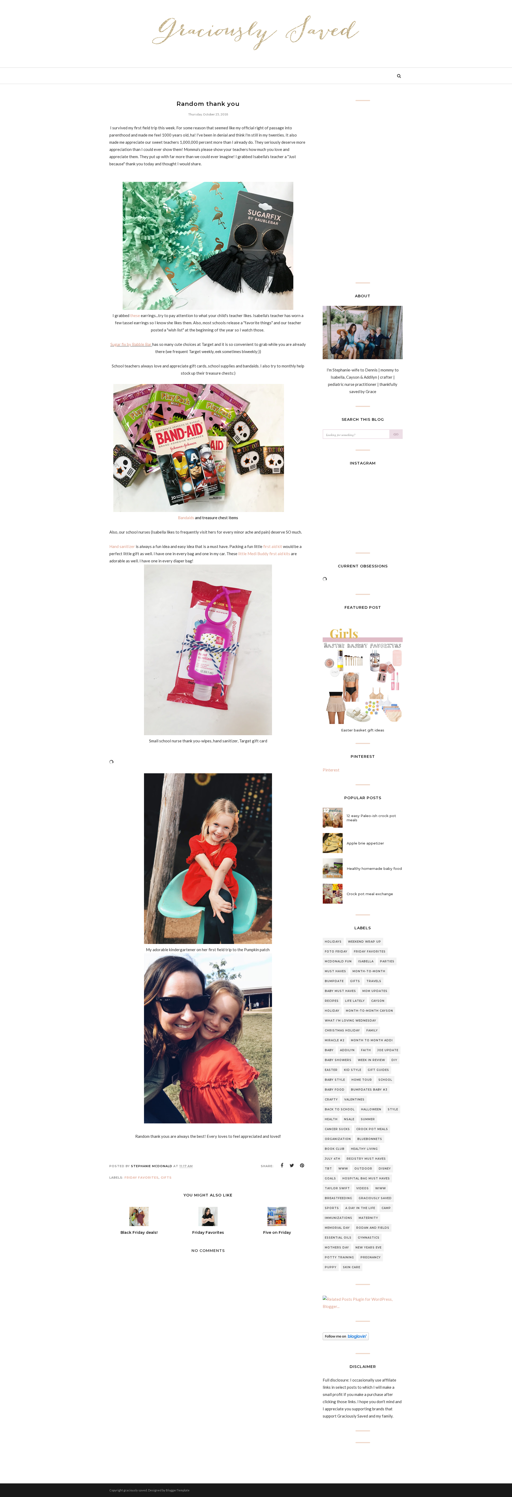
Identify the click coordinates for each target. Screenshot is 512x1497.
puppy (331, 1267)
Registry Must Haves (366, 1158)
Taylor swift (337, 1188)
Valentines (354, 1099)
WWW (343, 1168)
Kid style (352, 1070)
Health (331, 1119)
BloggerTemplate (178, 1490)
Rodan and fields (372, 1228)
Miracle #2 (335, 1040)
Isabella (366, 961)
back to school (340, 1109)
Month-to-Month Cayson (369, 1010)
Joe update (387, 1050)
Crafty (331, 1099)
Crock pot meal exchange (370, 894)
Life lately (355, 1001)
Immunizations (338, 1218)
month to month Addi (372, 1040)
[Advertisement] (208, 1423)
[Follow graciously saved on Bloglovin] (346, 1338)
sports (332, 1208)
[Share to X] (292, 1165)
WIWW (380, 1188)
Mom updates (374, 991)
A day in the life (360, 1208)
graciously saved (375, 1198)
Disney (385, 1168)
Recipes (332, 1001)
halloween (371, 1109)
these (134, 315)
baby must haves (340, 991)
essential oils (338, 1237)
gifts (166, 1177)
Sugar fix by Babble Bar (131, 344)
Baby (329, 1050)
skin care (351, 1267)
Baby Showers (338, 1060)
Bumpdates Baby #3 (369, 1089)
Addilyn (347, 1050)
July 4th (332, 1158)
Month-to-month (369, 971)
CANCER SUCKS (337, 1129)
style (393, 1109)
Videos (362, 1188)
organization (338, 1139)
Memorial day (337, 1228)
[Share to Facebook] (282, 1165)
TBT (328, 1168)
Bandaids (186, 517)
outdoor (363, 1168)
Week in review (371, 1060)
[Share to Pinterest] (302, 1165)
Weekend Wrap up (364, 941)
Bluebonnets (369, 1139)
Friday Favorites (142, 1177)
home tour (361, 1080)
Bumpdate (334, 981)
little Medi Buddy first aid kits (264, 553)
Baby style (335, 1080)
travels (373, 981)
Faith (366, 1050)
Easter (331, 1070)
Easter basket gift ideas (362, 730)
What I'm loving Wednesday (350, 1020)
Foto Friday (336, 951)
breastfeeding (338, 1198)
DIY (394, 1060)
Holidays (333, 941)
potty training (339, 1257)
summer (368, 1119)
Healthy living (364, 1149)
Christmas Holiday (342, 1030)
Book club (335, 1149)
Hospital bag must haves (366, 1178)
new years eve (368, 1247)
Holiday (332, 1010)
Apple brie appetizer (365, 843)
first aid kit (272, 546)
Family (372, 1030)
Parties (387, 961)
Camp (386, 1208)
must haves (335, 971)
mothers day (337, 1247)
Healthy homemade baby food (374, 868)
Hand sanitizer (122, 546)
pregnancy (371, 1257)
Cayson (378, 1001)
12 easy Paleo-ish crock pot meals (371, 818)
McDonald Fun (338, 961)
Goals (330, 1178)
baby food (335, 1089)
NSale (349, 1119)
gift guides (378, 1070)
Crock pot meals (372, 1129)
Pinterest (331, 769)
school (385, 1080)
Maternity (368, 1218)
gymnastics (368, 1237)
